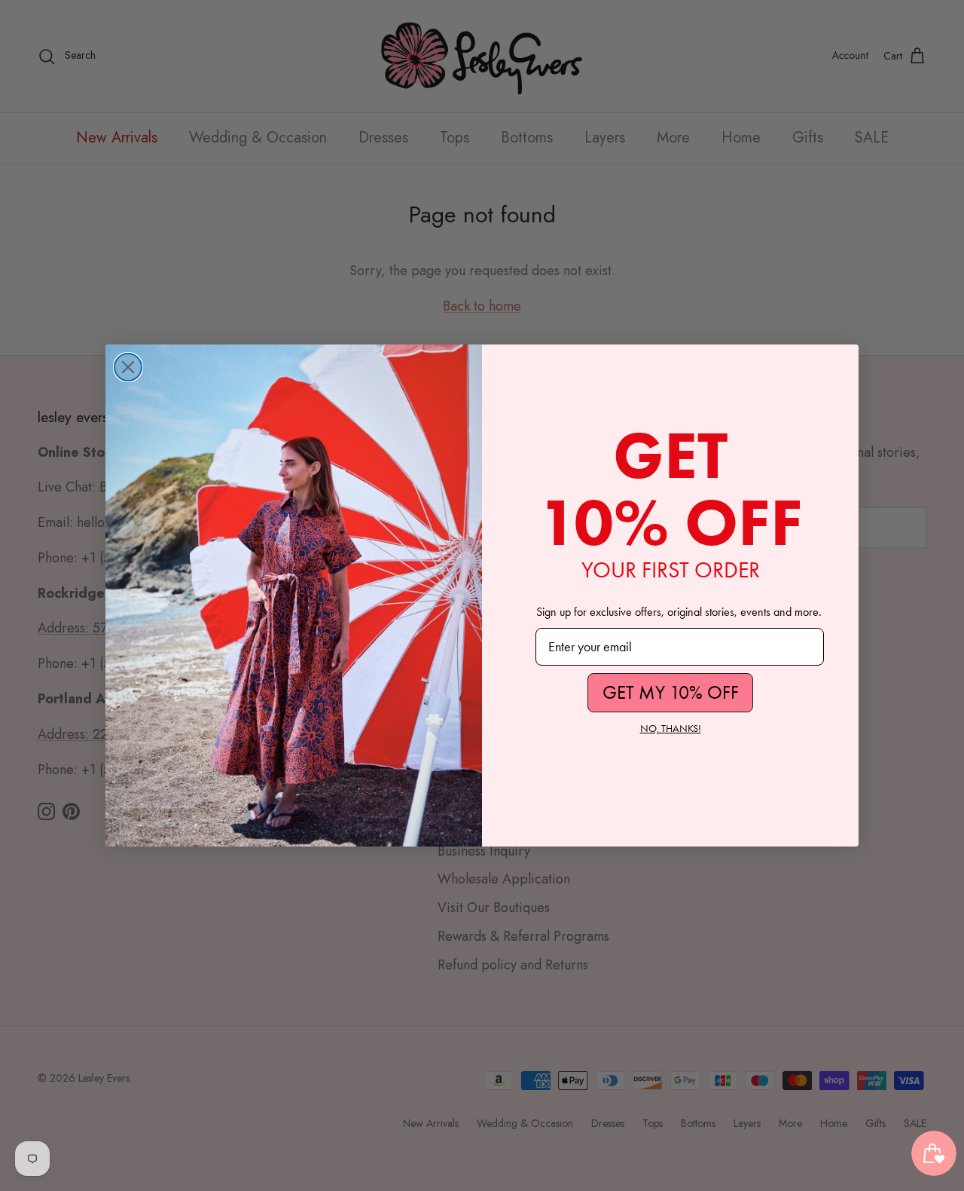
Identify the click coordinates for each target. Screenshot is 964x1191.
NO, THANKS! (670, 728)
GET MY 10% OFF (670, 692)
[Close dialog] (128, 367)
